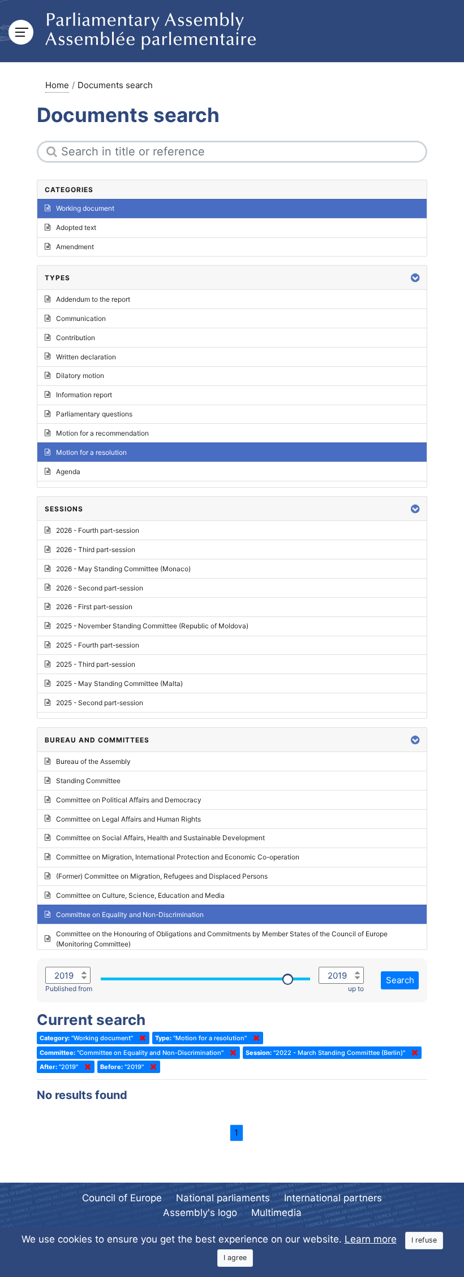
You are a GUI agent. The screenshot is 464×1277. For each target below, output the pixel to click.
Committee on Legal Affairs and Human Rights (128, 819)
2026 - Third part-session (95, 549)
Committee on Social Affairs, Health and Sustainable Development (160, 837)
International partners (333, 1198)
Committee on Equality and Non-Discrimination (130, 914)
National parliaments (223, 1198)
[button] (415, 277)
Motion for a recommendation (102, 433)
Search (400, 980)
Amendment (75, 246)
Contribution (75, 337)
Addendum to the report (93, 299)
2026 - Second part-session (99, 588)
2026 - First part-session (94, 606)
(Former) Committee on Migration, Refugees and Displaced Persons (162, 876)
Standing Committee (88, 780)
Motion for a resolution (91, 452)
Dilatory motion (80, 375)
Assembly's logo (200, 1212)
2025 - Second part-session (99, 702)
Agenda (68, 471)
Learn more (371, 1239)
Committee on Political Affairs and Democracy (128, 800)
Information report (84, 394)
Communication (81, 318)
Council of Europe (122, 1198)
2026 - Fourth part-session (97, 530)
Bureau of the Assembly (93, 761)
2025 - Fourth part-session (97, 645)
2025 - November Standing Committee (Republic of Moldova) (152, 626)
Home (57, 85)
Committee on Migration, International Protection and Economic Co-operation (177, 857)
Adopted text (76, 227)
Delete (140, 1038)
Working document (85, 208)
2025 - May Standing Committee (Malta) (119, 683)
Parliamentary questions (94, 414)
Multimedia (276, 1212)
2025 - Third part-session (95, 664)
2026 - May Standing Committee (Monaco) (123, 568)
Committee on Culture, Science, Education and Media (140, 895)
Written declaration (86, 357)
